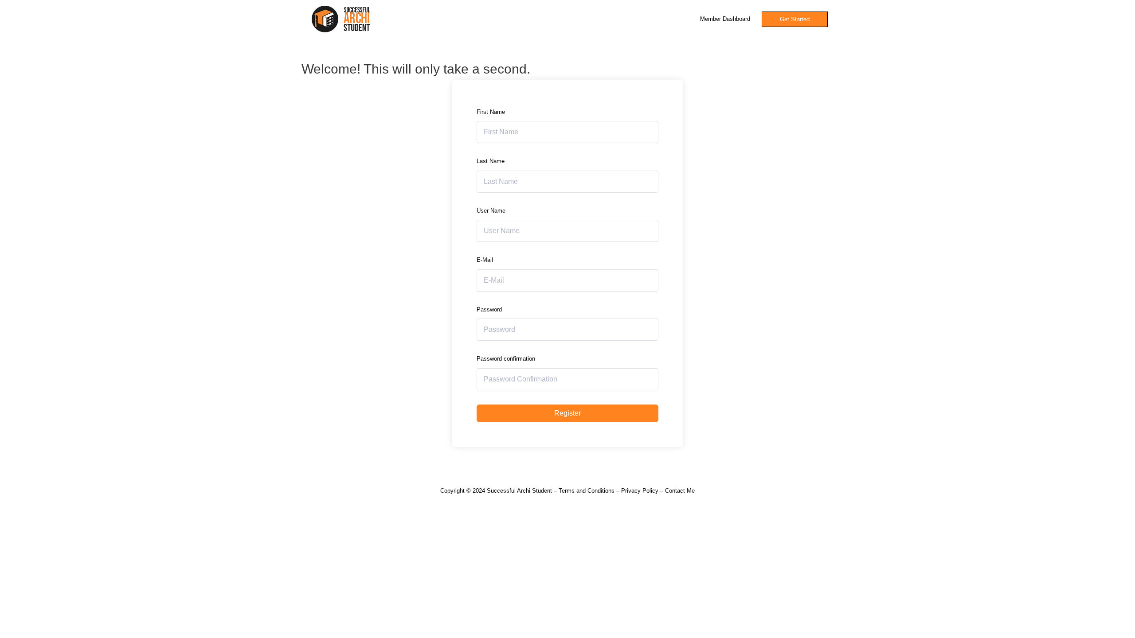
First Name (491, 112)
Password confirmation (506, 358)
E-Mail (485, 260)
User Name (491, 210)
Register (567, 413)
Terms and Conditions (586, 490)
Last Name (491, 161)
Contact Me (680, 490)
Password (489, 309)
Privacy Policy (639, 490)
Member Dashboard (725, 19)
